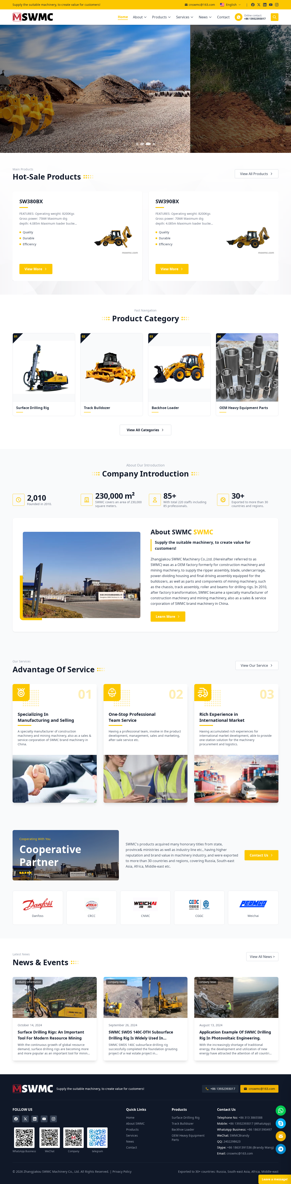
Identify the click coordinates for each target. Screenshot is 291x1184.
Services (182, 17)
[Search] (274, 17)
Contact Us (259, 855)
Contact (223, 17)
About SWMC (135, 1123)
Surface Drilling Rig (186, 1117)
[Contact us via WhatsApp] (281, 1110)
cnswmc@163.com (202, 5)
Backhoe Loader (183, 1129)
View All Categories (143, 430)
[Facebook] (16, 1118)
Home (123, 17)
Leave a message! (275, 1179)
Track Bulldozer (183, 1123)
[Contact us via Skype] (281, 1123)
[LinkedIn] (34, 1118)
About (138, 17)
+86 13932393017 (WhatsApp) (250, 1123)
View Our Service (254, 665)
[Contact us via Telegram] (281, 1149)
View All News (262, 956)
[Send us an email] (281, 1136)
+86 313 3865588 (250, 1117)
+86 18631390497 (259, 1129)
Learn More (165, 616)
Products (159, 17)
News (203, 17)
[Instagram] (53, 1118)
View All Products (254, 173)
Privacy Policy (121, 1171)
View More (26, 109)
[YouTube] (44, 1118)
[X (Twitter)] (25, 1118)
